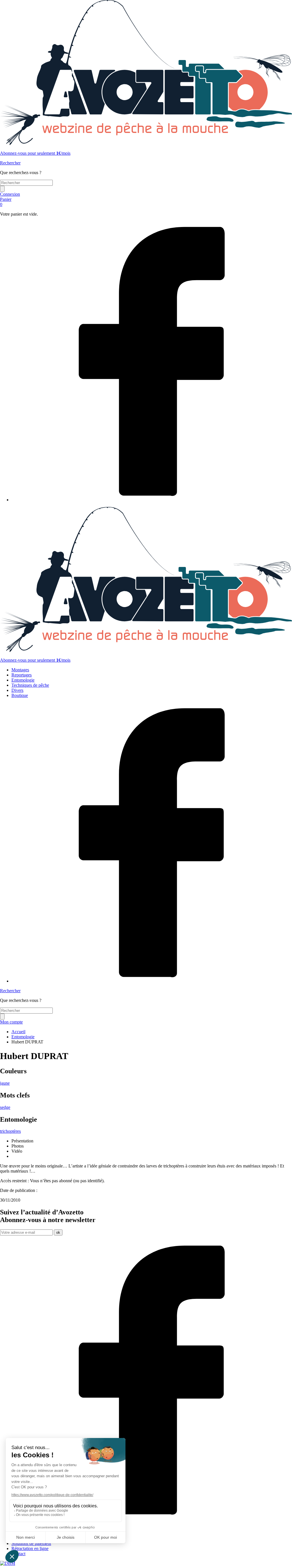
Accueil (18, 1031)
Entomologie (23, 680)
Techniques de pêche (30, 685)
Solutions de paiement (31, 1543)
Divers (17, 690)
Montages (20, 669)
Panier (5, 202)
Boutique (19, 695)
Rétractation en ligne (29, 1548)
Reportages (21, 674)
